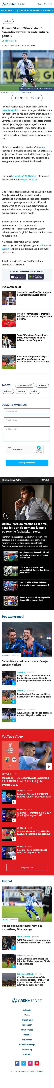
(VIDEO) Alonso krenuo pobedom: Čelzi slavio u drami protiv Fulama (34, 941)
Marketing (27, 1049)
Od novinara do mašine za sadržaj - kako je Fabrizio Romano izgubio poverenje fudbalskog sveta (26, 528)
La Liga (5, 920)
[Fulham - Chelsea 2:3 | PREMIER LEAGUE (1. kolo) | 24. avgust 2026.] (9, 797)
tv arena (16, 1072)
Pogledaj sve (44, 480)
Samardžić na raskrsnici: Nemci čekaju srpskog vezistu (25, 663)
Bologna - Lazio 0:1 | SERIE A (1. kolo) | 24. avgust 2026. (32, 851)
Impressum (27, 1025)
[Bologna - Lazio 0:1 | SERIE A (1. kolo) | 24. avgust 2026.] (9, 853)
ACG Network (27, 1030)
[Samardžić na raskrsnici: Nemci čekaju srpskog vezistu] (27, 639)
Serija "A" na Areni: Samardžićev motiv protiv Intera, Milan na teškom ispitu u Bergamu (32, 338)
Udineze (7, 391)
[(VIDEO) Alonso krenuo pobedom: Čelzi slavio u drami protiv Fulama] (9, 943)
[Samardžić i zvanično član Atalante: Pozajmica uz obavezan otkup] (9, 298)
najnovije (27, 1010)
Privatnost (27, 1040)
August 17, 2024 (29, 179)
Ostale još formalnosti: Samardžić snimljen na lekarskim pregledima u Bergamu (34, 316)
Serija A (7, 21)
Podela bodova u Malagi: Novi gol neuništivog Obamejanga (22, 927)
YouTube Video (12, 737)
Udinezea (43, 245)
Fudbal (34, 391)
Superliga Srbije (25, 974)
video (27, 1015)
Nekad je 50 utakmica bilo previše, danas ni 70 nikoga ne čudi (34, 598)
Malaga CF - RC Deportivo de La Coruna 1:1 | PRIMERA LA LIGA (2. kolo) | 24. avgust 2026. (25, 781)
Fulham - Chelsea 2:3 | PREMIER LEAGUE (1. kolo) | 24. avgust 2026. (34, 795)
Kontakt (27, 1054)
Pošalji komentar (27, 463)
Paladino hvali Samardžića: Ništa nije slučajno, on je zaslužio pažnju (34, 695)
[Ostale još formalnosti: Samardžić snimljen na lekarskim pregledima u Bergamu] (9, 320)
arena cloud (27, 1020)
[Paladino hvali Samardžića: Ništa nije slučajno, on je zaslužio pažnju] (9, 697)
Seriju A (5, 249)
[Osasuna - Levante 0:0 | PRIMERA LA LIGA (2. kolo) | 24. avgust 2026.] (9, 834)
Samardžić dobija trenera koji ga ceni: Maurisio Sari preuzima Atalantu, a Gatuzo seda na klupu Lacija (33, 359)
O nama (27, 1035)
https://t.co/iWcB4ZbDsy (23, 176)
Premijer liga (23, 937)
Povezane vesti (11, 286)
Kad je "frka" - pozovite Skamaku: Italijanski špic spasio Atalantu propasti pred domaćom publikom (34, 678)
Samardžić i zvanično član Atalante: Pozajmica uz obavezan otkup (34, 293)
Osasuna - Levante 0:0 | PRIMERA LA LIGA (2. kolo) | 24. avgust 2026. (34, 832)
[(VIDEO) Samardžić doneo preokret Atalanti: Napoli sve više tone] (9, 715)
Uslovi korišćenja (27, 1044)
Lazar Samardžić (10, 110)
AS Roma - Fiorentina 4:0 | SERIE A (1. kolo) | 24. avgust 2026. (34, 814)
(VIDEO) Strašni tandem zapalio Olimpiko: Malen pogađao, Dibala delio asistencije (33, 961)
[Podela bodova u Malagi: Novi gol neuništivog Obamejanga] (27, 904)
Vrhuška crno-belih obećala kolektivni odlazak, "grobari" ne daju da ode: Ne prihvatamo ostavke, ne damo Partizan (33, 981)
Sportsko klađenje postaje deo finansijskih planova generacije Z (34, 583)
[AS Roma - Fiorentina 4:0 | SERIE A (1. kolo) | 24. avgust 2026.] (9, 815)
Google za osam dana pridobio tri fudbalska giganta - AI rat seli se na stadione (34, 555)
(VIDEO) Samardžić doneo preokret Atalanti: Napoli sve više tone (34, 714)
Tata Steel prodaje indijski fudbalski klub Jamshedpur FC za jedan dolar (34, 570)
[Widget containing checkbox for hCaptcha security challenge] (25, 449)
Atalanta (40, 147)
